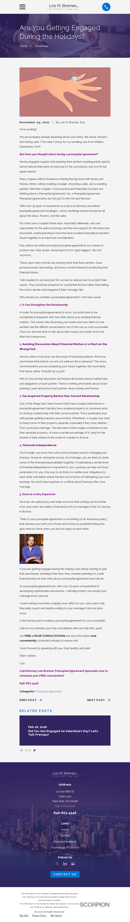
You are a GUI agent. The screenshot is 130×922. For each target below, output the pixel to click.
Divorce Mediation (65, 841)
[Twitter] (57, 864)
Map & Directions (65, 806)
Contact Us (65, 874)
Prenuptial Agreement (49, 691)
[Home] (64, 7)
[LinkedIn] (65, 864)
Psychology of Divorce (65, 847)
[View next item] (34, 750)
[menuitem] (24, 915)
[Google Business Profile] (73, 864)
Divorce (65, 835)
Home (65, 829)
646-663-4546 (65, 813)
